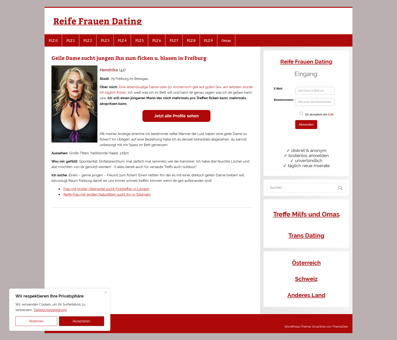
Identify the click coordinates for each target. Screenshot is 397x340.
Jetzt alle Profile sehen (176, 116)
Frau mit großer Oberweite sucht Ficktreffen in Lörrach (106, 189)
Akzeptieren (81, 321)
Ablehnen (36, 321)
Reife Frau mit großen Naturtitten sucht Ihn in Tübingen (107, 194)
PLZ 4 (122, 40)
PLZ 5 (139, 40)
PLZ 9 (208, 40)
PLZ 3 (105, 40)
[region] (59, 310)
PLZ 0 (53, 40)
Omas (226, 40)
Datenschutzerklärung (50, 310)
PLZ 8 (191, 40)
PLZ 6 (156, 40)
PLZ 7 (174, 40)
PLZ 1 (70, 40)
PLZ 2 (87, 40)
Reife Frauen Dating (97, 21)
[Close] (105, 292)
